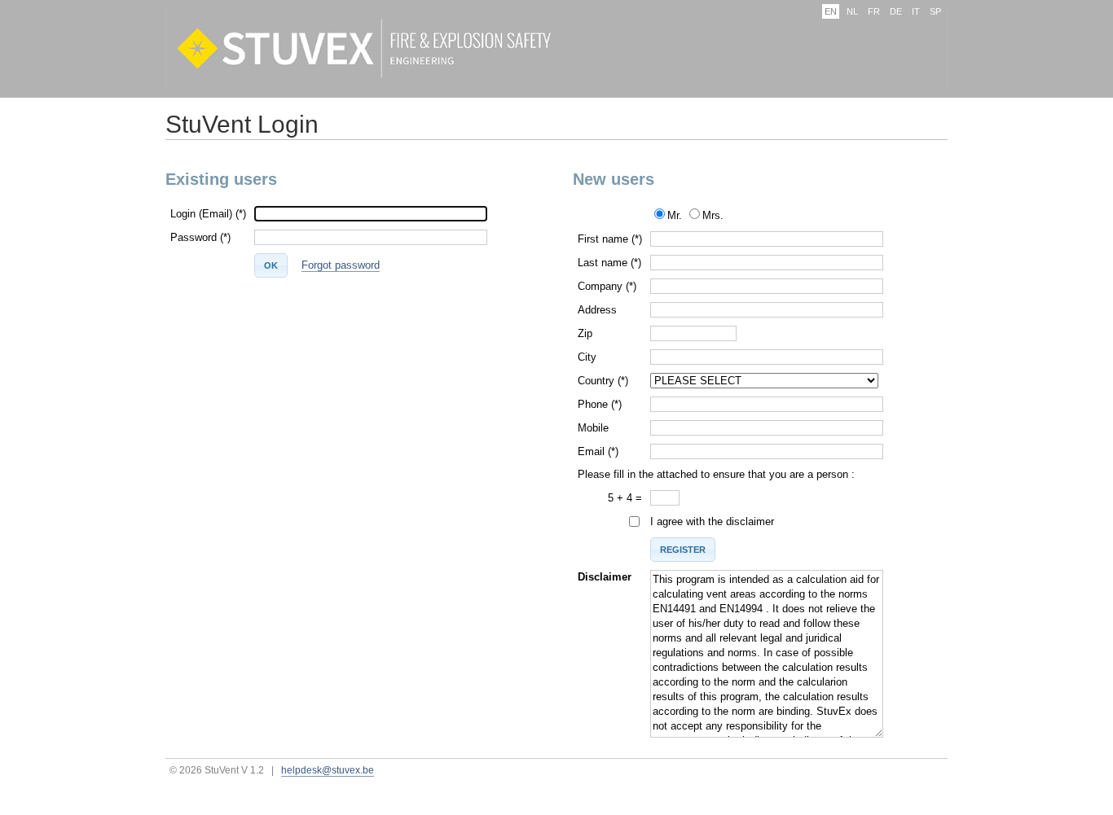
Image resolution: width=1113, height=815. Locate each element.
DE (896, 11)
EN (831, 11)
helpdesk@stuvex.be (327, 770)
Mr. (674, 215)
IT (916, 11)
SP (935, 11)
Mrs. (713, 215)
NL (852, 11)
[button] (271, 265)
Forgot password (340, 265)
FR (874, 11)
